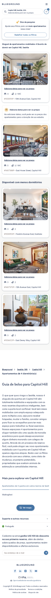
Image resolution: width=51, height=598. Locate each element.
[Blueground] (25, 565)
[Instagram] (25, 571)
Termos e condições (35, 589)
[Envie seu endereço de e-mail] (46, 553)
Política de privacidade (17, 589)
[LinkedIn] (20, 571)
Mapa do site (33, 592)
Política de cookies (19, 592)
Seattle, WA (22, 369)
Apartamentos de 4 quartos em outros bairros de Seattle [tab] (26, 486)
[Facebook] (15, 571)
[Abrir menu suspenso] (46, 4)
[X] (31, 571)
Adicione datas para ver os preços (19, 88)
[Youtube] (36, 571)
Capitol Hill (37, 369)
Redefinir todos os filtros (25, 35)
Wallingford (7, 494)
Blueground (7, 369)
